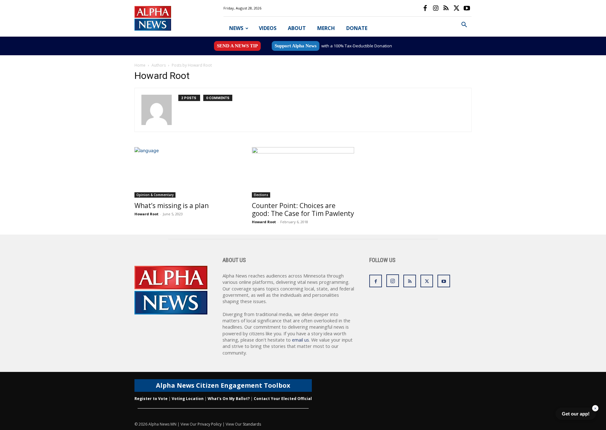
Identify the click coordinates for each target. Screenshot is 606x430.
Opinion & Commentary (155, 195)
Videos (267, 28)
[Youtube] (467, 8)
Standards (252, 424)
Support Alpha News (296, 45)
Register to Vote (151, 398)
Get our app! (576, 413)
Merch (326, 28)
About (297, 28)
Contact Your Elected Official (283, 398)
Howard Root (146, 214)
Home (140, 65)
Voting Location (188, 398)
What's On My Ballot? (229, 398)
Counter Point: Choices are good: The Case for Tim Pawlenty (303, 209)
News (236, 28)
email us (300, 340)
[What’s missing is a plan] (185, 172)
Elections (261, 195)
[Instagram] (435, 8)
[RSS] (446, 8)
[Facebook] (425, 8)
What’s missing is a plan (171, 205)
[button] (464, 25)
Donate (356, 28)
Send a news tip (237, 45)
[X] (456, 8)
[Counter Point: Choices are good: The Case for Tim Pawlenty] (303, 172)
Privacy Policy (210, 424)
